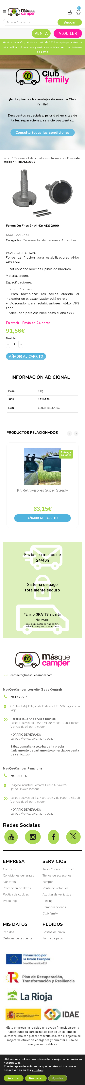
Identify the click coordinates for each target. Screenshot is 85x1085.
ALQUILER (68, 33)
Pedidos (8, 932)
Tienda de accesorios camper (57, 878)
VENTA (41, 33)
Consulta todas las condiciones (42, 132)
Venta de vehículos (55, 888)
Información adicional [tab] (40, 377)
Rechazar (36, 1078)
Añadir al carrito (26, 356)
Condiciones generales (18, 875)
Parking (47, 901)
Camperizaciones (54, 907)
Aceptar (14, 1078)
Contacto (9, 869)
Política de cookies (16, 894)
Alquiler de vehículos (56, 894)
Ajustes (57, 1078)
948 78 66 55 (19, 776)
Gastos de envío (53, 932)
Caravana (19, 158)
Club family (50, 913)
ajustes (37, 1070)
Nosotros (9, 882)
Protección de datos (17, 888)
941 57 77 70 (19, 697)
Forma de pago (52, 938)
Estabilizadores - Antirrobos (46, 158)
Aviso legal (10, 901)
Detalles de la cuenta (17, 938)
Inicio (7, 158)
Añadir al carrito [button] (42, 518)
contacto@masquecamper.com (31, 675)
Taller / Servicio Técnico (58, 869)
